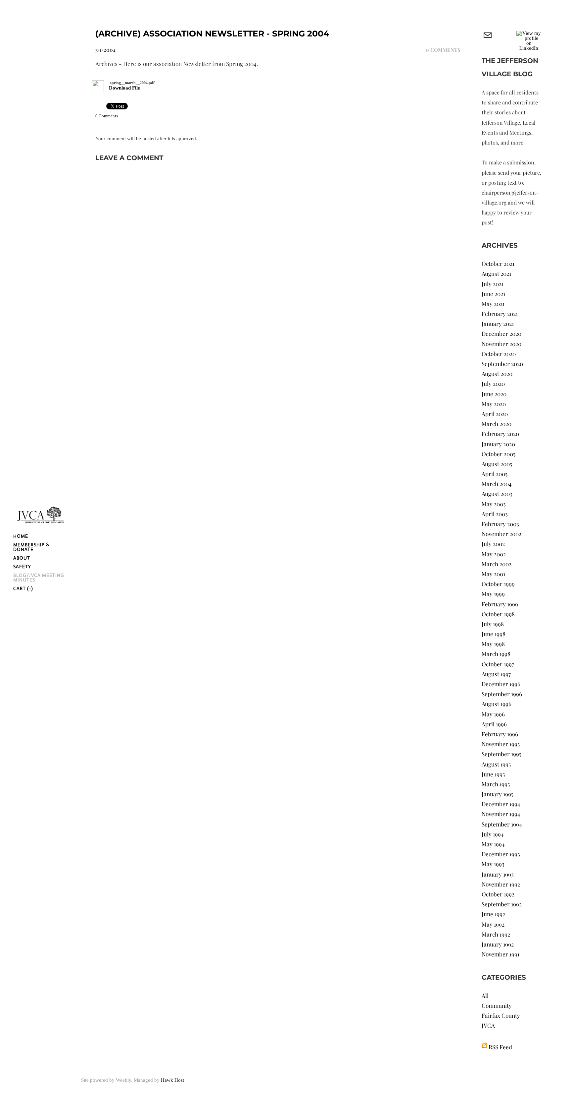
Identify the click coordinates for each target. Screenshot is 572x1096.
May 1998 (493, 643)
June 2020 (494, 393)
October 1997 (498, 664)
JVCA (488, 1025)
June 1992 (493, 914)
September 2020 (502, 363)
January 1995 (497, 794)
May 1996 (493, 714)
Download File (124, 88)
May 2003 (494, 504)
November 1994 (501, 814)
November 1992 (501, 884)
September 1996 (502, 694)
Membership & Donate (31, 547)
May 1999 (493, 593)
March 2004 (497, 483)
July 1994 (493, 834)
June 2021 (493, 293)
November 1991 (500, 954)
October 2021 (498, 263)
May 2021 (493, 303)
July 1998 (493, 624)
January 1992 (498, 944)
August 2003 (497, 493)
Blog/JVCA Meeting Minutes (38, 577)
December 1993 (501, 854)
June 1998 (493, 634)
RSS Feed (500, 1047)
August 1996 (496, 703)
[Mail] (487, 35)
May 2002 (494, 554)
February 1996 (500, 734)
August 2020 (497, 373)
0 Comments (443, 49)
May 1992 (493, 924)
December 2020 (501, 333)
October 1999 (498, 583)
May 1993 (493, 864)
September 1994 (502, 824)
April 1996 (494, 724)
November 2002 (501, 533)
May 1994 (493, 844)
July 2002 (493, 543)
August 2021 (496, 273)
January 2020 (498, 444)
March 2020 (496, 423)
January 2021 (498, 323)
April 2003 (495, 514)
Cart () (23, 588)
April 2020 (495, 413)
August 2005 (497, 463)
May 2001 (493, 574)
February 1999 (500, 604)
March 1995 (496, 784)
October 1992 (498, 894)
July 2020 (493, 383)
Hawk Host (172, 1080)
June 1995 (493, 774)
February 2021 (500, 313)
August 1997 (496, 674)
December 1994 (501, 804)
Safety (22, 567)
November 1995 (501, 744)
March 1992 (496, 934)
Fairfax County (501, 1015)
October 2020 (499, 353)
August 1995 (496, 764)
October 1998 (498, 614)
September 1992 (502, 904)
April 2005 (494, 473)
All (485, 995)
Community (497, 1005)
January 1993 (498, 874)
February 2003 (500, 523)
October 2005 (498, 453)
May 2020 (494, 403)
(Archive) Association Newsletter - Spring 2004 (212, 33)
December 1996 (501, 684)
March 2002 (496, 564)
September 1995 (501, 754)
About (21, 558)
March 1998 (496, 653)
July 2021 (492, 283)
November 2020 (501, 343)
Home (20, 536)
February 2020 (500, 433)
